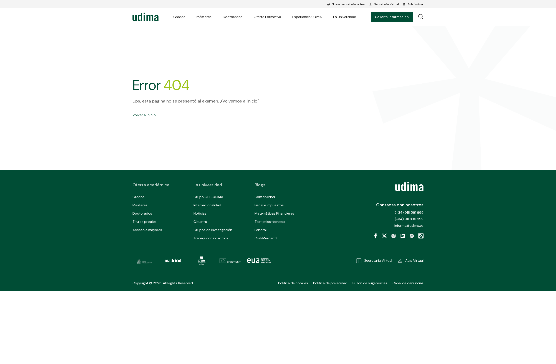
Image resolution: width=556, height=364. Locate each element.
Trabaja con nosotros (211, 238)
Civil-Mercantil (266, 238)
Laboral (260, 230)
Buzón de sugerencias (369, 283)
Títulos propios (144, 221)
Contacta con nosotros (400, 205)
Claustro (200, 221)
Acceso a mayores (147, 230)
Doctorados (232, 17)
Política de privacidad (330, 283)
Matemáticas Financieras (274, 213)
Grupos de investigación (213, 230)
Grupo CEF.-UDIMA (208, 197)
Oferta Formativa (267, 17)
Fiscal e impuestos (269, 205)
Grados (179, 17)
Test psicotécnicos (270, 221)
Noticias (200, 213)
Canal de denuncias (408, 283)
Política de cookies (293, 283)
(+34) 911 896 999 (409, 219)
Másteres (204, 17)
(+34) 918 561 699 (409, 212)
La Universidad (344, 17)
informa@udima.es (409, 225)
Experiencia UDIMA (307, 17)
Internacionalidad (207, 205)
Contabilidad (265, 197)
